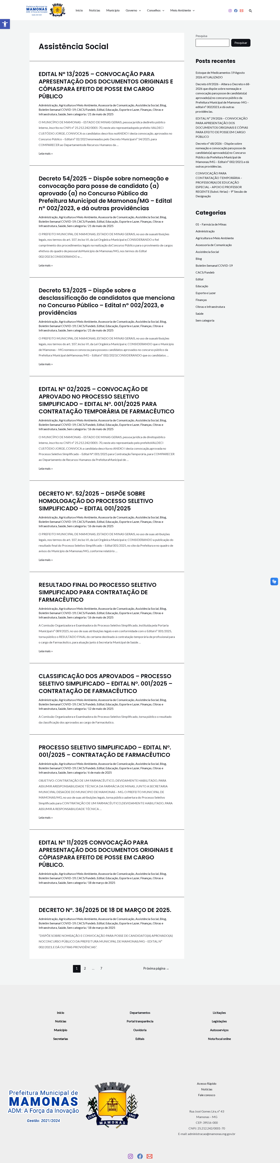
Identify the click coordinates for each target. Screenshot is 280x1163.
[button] (5, 24)
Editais (139, 1038)
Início (79, 10)
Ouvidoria (139, 1030)
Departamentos (140, 1012)
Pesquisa (201, 36)
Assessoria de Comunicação (116, 105)
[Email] (241, 10)
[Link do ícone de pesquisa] (250, 10)
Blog (163, 105)
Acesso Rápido (206, 1083)
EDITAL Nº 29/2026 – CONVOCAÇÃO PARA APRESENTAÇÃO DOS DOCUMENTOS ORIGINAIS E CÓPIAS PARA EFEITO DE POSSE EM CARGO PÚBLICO (222, 127)
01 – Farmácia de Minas (211, 224)
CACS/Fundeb (86, 109)
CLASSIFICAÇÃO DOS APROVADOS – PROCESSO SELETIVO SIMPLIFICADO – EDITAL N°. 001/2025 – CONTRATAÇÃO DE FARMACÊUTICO (105, 683)
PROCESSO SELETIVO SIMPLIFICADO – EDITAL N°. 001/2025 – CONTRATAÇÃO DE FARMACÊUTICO (105, 751)
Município (113, 10)
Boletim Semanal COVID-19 (57, 109)
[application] (139, 10)
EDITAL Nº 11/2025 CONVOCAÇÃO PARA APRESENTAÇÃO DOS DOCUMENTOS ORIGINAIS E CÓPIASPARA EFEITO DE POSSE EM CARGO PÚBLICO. (106, 853)
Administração (48, 105)
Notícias (94, 10)
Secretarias (60, 1038)
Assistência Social (147, 105)
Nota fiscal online (219, 1038)
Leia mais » (46, 153)
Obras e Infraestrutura (210, 306)
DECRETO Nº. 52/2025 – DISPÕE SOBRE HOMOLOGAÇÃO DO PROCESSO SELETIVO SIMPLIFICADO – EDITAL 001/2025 (96, 501)
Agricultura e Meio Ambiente (78, 105)
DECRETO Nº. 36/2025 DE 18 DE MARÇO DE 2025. (105, 910)
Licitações (219, 1012)
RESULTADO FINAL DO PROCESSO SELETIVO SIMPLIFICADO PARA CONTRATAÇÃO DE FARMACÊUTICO (97, 592)
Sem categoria (76, 114)
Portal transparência (140, 1021)
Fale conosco (206, 1095)
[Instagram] (230, 10)
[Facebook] (236, 10)
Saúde (62, 114)
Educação (112, 109)
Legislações (219, 1021)
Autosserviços (219, 1030)
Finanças (146, 109)
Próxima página (156, 968)
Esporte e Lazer (129, 109)
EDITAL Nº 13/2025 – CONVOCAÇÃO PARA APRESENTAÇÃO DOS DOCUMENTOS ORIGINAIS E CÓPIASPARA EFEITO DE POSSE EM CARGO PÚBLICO (106, 85)
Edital (100, 109)
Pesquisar (240, 42)
